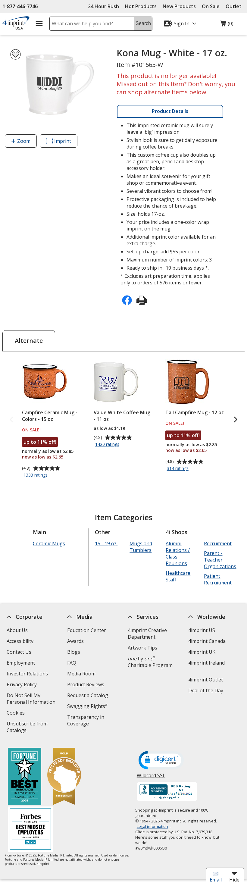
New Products (179, 6)
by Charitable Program (150, 661)
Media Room (81, 673)
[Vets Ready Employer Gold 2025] (64, 777)
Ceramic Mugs (49, 543)
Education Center (86, 630)
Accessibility (20, 641)
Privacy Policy (22, 685)
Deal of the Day (205, 690)
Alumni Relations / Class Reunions (178, 553)
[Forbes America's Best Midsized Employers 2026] (30, 829)
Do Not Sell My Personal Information (33, 699)
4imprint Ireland (206, 662)
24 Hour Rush (103, 6)
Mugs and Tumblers (141, 546)
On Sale (211, 6)
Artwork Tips (142, 647)
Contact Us (19, 652)
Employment (21, 662)
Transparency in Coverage (86, 721)
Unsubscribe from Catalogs (27, 727)
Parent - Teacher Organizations (220, 560)
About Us (17, 630)
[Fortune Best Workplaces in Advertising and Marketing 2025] (24, 777)
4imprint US (201, 630)
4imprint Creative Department (147, 633)
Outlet (235, 6)
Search (143, 23)
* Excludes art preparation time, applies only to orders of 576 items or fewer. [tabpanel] (168, 204)
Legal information (152, 826)
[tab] (170, 111)
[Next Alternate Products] (236, 419)
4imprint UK (201, 652)
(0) (226, 25)
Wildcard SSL (151, 777)
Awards (75, 641)
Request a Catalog (87, 695)
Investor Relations (28, 674)
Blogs (73, 652)
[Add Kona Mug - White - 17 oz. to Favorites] (15, 54)
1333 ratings (36, 475)
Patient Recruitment (218, 579)
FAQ (71, 662)
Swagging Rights (87, 706)
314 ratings (178, 469)
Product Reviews (85, 684)
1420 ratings (108, 445)
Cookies (16, 713)
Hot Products (141, 6)
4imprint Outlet (205, 679)
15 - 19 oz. (106, 543)
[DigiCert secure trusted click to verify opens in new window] (161, 760)
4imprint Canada (207, 641)
